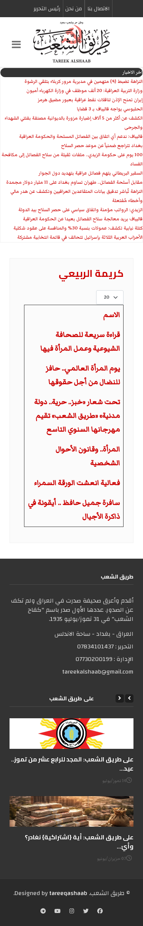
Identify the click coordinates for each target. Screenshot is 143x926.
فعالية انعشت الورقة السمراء (77, 482)
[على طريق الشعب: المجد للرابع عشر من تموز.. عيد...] (71, 733)
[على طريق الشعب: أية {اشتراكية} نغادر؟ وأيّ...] (71, 811)
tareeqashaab (68, 893)
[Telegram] (43, 912)
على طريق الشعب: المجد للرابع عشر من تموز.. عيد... (72, 763)
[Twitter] (85, 912)
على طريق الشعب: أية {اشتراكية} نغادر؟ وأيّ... (79, 841)
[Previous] (129, 698)
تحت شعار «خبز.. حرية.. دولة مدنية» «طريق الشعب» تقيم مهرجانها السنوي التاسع (77, 415)
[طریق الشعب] (71, 42)
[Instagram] (72, 912)
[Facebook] (99, 912)
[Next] (120, 698)
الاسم (111, 314)
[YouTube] (57, 912)
